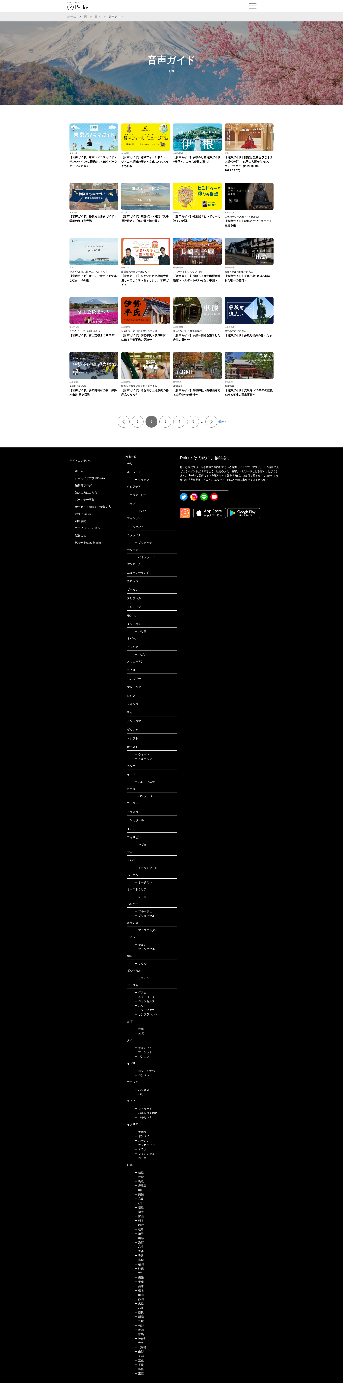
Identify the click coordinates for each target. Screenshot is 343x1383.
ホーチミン (143, 882)
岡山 (139, 1294)
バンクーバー (144, 796)
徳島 (139, 1172)
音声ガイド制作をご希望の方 (93, 506)
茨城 (139, 1321)
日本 (98, 16)
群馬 (139, 1334)
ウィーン (141, 754)
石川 (139, 1308)
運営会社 (80, 535)
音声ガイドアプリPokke (90, 478)
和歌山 (140, 1225)
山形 (139, 1238)
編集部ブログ (83, 485)
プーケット (143, 1052)
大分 (139, 1273)
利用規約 (80, 521)
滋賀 (139, 1242)
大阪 (139, 1342)
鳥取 (139, 1181)
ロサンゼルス (144, 1001)
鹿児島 (140, 1185)
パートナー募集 (84, 499)
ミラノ (140, 1149)
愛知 (139, 1329)
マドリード (143, 1108)
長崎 (139, 1364)
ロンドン (141, 1075)
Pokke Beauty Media (88, 542)
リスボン (141, 978)
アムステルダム (146, 930)
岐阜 (139, 1229)
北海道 (140, 1347)
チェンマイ (143, 1047)
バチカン (141, 1140)
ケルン (140, 944)
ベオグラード (144, 557)
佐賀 (139, 1177)
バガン (140, 654)
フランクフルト (146, 949)
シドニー (141, 896)
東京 (139, 1373)
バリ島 (140, 631)
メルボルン (143, 758)
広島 (139, 1303)
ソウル (140, 963)
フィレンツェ (144, 1153)
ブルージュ (143, 911)
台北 (139, 1033)
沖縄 (139, 1268)
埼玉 (139, 1233)
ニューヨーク (144, 996)
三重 (139, 1360)
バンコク (141, 1056)
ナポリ (140, 1131)
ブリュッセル (144, 915)
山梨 (139, 1351)
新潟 (139, 1316)
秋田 (139, 1203)
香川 (139, 1255)
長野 (139, 1325)
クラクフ (141, 479)
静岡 (139, 1299)
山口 (139, 1190)
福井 (139, 1211)
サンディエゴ (144, 1010)
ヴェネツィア (144, 1145)
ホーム (71, 16)
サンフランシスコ (147, 1014)
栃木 (139, 1290)
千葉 (139, 1281)
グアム (140, 992)
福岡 (139, 1264)
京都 (139, 1356)
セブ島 (140, 844)
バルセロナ (143, 1117)
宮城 (139, 1260)
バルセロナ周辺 (146, 1113)
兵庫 (139, 1286)
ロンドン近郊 (144, 1071)
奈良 (139, 1312)
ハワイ (140, 1005)
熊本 (139, 1220)
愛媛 (139, 1277)
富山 (139, 1216)
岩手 (139, 1246)
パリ (139, 1094)
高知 (139, 1194)
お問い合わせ (83, 514)
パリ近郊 (141, 1089)
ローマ (140, 1158)
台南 (139, 1028)
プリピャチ (143, 542)
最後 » (222, 421)
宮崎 (139, 1198)
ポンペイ (141, 1136)
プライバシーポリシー (89, 528)
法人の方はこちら (86, 492)
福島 (139, 1207)
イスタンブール (146, 867)
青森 (139, 1251)
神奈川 (140, 1338)
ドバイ (140, 511)
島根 (139, 1369)
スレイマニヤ (144, 781)
